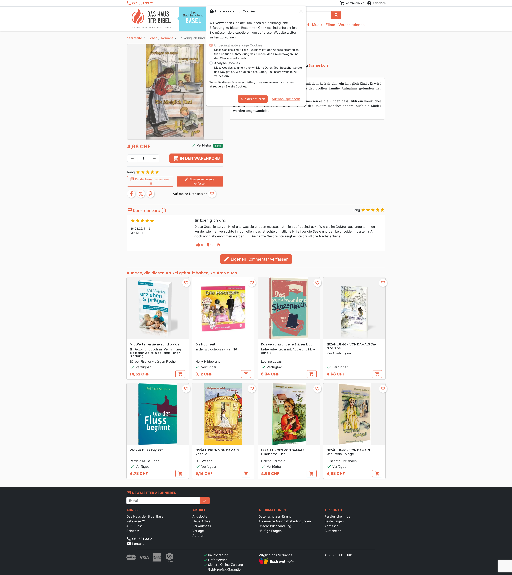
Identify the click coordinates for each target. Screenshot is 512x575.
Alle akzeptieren (253, 99)
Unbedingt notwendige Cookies (238, 45)
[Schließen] (301, 11)
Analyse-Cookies (227, 63)
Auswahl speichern (286, 99)
